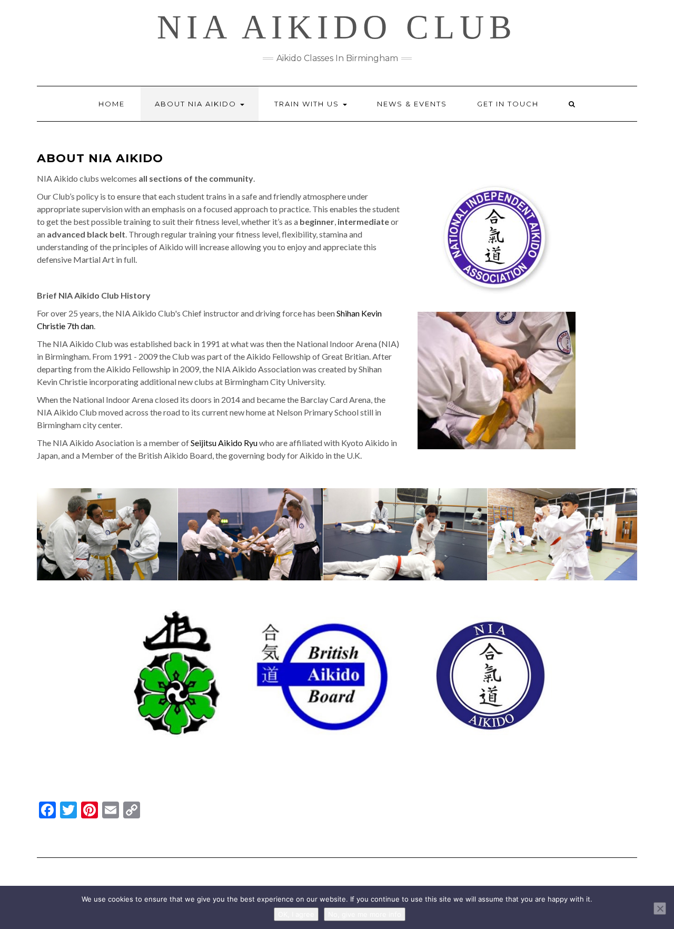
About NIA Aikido (197, 104)
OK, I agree (296, 914)
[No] (659, 908)
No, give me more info (364, 914)
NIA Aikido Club (337, 27)
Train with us (308, 104)
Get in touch (508, 104)
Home (111, 104)
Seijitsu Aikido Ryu (224, 443)
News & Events (412, 104)
